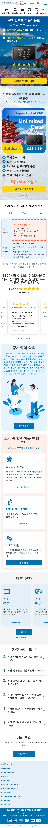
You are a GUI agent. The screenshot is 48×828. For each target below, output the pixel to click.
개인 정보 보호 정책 (10, 788)
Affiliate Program (10, 784)
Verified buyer (30, 308)
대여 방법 (6, 768)
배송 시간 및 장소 (24, 637)
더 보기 (24, 632)
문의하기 (24, 562)
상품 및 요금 (7, 764)
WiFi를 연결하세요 (24, 81)
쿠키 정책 (6, 792)
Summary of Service (11, 796)
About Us (6, 780)
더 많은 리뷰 (23, 338)
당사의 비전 (24, 426)
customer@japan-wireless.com (24, 809)
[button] (4, 317)
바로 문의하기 (24, 753)
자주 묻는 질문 (8, 772)
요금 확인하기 (24, 195)
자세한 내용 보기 (24, 487)
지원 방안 (24, 523)
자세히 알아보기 (27, 267)
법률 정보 (6, 800)
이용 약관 (6, 804)
